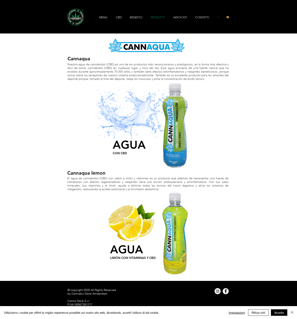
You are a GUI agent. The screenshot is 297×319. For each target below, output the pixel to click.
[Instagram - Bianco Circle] (218, 291)
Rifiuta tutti (258, 313)
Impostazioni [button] (237, 313)
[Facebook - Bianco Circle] (226, 291)
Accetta (279, 313)
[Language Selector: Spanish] (223, 17)
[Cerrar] (292, 312)
